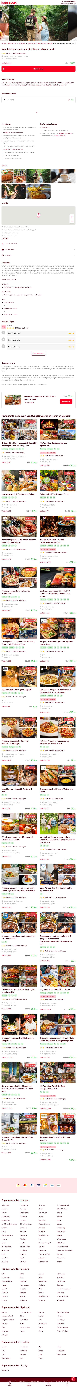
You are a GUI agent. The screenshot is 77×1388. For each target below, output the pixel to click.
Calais (4, 1354)
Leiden (40, 1216)
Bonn (3, 1327)
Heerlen (23, 1258)
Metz (40, 1347)
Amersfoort (5, 1216)
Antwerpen (5, 1278)
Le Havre (23, 1354)
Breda (4, 1243)
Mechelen (41, 1285)
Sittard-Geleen (62, 1209)
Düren (22, 1316)
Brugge (4, 1285)
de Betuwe (5, 1250)
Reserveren (66, 401)
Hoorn (40, 1209)
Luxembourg (42, 1281)
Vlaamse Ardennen (63, 1289)
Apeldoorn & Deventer (9, 1224)
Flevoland (23, 1235)
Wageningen (61, 1239)
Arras (3, 1351)
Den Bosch (5, 1258)
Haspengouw (24, 1285)
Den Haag (5, 1262)
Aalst (3, 1274)
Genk (22, 1274)
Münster (60, 1316)
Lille (21, 1358)
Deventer (23, 1209)
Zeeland (59, 1254)
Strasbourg (61, 1351)
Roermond (42, 1250)
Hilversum (42, 1205)
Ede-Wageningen (26, 1224)
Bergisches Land (7, 1316)
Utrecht (59, 1224)
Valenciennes (61, 1354)
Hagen (22, 1331)
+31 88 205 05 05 (65, 133)
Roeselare (60, 1278)
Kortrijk (22, 1296)
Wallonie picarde (62, 1296)
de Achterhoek (6, 1247)
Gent (21, 1278)
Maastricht (42, 1220)
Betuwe (4, 1239)
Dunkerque (24, 1347)
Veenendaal (61, 1232)
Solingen (5, 1335)
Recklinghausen (62, 1327)
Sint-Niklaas (61, 1281)
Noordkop (41, 1232)
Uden (59, 1220)
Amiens (4, 1347)
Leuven (40, 1274)
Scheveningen (43, 1262)
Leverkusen (42, 1324)
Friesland (23, 1239)
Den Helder (24, 1205)
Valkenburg (61, 1228)
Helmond (23, 1262)
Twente (59, 1216)
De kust (4, 1300)
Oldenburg (60, 1320)
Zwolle (59, 1262)
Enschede (23, 1232)
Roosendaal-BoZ (44, 1254)
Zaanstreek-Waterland (64, 1250)
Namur (40, 1293)
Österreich (5, 1370)
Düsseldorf (24, 1320)
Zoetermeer (61, 1258)
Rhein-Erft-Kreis (62, 1331)
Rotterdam (42, 1258)
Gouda (22, 1243)
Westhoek (60, 1300)
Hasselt (22, 1289)
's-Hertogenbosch (63, 1205)
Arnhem (4, 1228)
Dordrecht (23, 1216)
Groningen (23, 1250)
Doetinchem (24, 1213)
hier (6, 133)
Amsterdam (6, 1220)
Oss (39, 1239)
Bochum (4, 1324)
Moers (40, 1327)
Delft (3, 1254)
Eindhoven (23, 1228)
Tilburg (59, 1213)
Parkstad (41, 1247)
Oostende (41, 1300)
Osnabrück (60, 1324)
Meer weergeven (38, 353)
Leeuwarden (42, 1213)
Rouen (59, 1347)
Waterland (60, 1243)
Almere (4, 1213)
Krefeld (40, 1316)
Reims (40, 1358)
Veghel (59, 1235)
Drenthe (23, 1220)
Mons (40, 1289)
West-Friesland (62, 1247)
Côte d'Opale (6, 1358)
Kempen (23, 1293)
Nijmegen (41, 1228)
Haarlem (23, 1254)
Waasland (60, 1293)
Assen (4, 1232)
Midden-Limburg (44, 1224)
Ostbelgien (61, 1274)
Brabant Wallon (7, 1281)
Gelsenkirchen (25, 1327)
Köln (40, 1320)
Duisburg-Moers (25, 1312)
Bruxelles (5, 1293)
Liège (40, 1278)
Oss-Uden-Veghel (44, 1243)
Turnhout (60, 1285)
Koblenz (41, 1312)
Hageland (23, 1281)
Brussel (4, 1289)
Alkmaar (4, 1209)
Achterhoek (5, 1205)
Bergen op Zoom (7, 1235)
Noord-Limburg (43, 1235)
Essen (22, 1324)
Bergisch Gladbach (8, 1320)
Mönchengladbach (63, 1312)
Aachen (4, 1312)
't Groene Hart (25, 1247)
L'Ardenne (23, 1300)
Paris (40, 1354)
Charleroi (5, 1296)
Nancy (40, 1351)
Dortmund (5, 1331)
